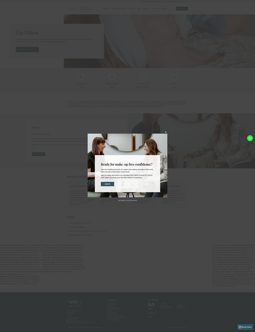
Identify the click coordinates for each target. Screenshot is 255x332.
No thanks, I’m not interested (127, 200)
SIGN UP (107, 184)
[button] (250, 138)
